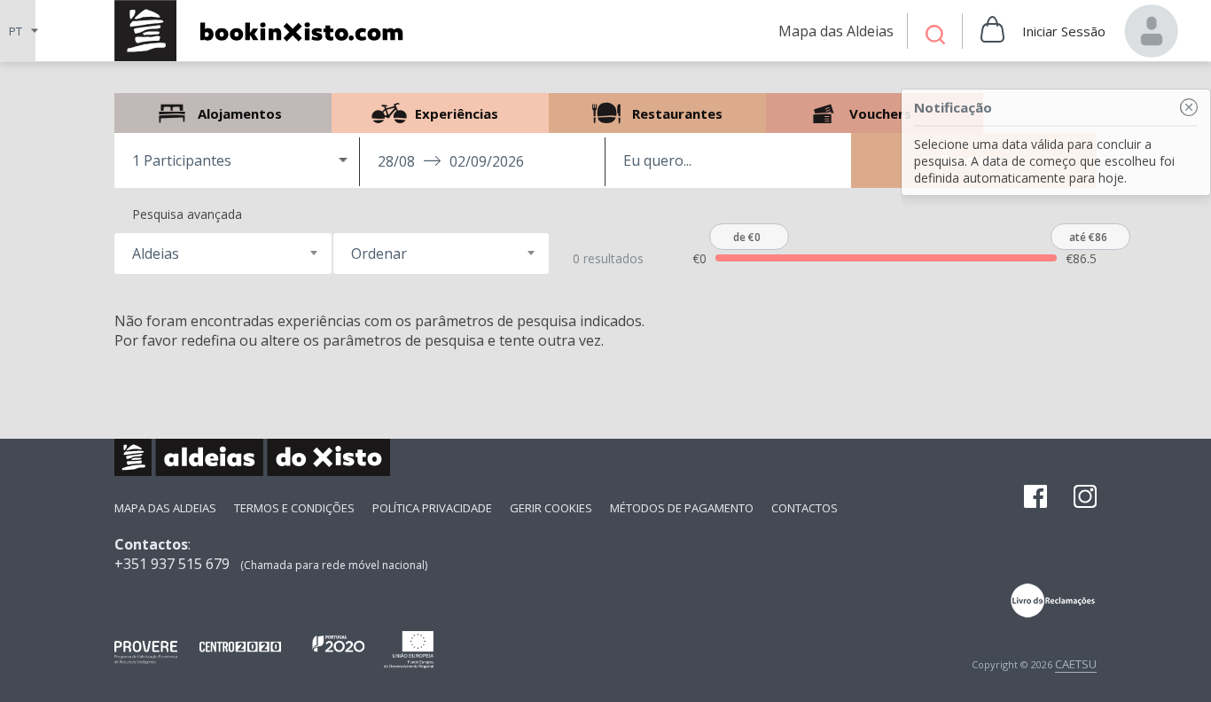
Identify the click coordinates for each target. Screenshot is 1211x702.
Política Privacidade (432, 508)
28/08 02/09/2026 (451, 161)
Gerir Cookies (551, 508)
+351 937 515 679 (172, 563)
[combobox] (223, 253)
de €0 (747, 237)
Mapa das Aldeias (165, 508)
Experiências (440, 113)
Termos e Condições (294, 508)
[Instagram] (1085, 498)
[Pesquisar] (935, 37)
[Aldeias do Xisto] (268, 30)
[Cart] (992, 31)
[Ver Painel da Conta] (1151, 31)
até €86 (1088, 237)
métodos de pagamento (682, 508)
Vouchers (874, 113)
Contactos (804, 508)
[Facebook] (1035, 498)
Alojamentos (223, 113)
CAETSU (1076, 664)
